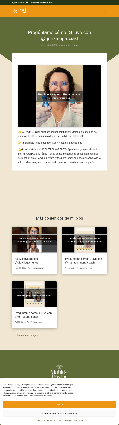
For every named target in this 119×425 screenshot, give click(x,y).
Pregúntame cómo (67, 45)
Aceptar (60, 404)
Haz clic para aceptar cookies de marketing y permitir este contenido (59, 96)
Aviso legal (78, 420)
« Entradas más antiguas (25, 335)
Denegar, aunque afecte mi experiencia (59, 413)
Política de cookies (44, 420)
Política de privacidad (63, 420)
